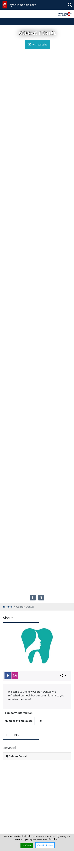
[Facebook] (7, 675)
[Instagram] (14, 675)
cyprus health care (23, 5)
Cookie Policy (45, 845)
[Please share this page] (62, 675)
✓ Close (27, 845)
